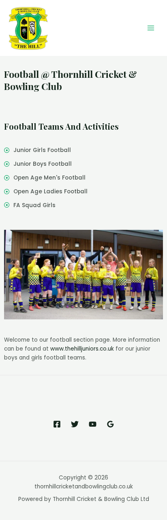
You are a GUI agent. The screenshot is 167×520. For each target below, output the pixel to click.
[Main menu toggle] (151, 28)
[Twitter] (75, 424)
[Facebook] (57, 424)
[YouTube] (92, 424)
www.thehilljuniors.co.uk (82, 349)
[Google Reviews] (110, 424)
